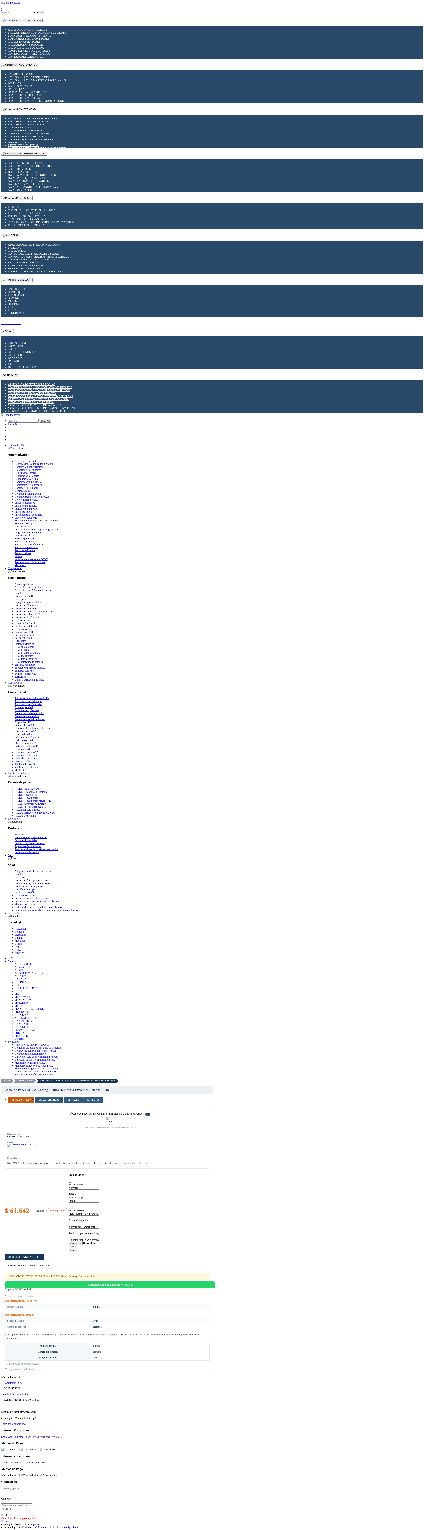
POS (10, 307)
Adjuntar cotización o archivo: (84, 1239)
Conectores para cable (25, 98)
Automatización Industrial (28, 124)
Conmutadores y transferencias (32, 210)
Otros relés (20, 640)
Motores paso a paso (25, 523)
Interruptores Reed (24, 635)
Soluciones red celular (26, 755)
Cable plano (17, 89)
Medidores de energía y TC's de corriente (36, 520)
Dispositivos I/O (19, 142)
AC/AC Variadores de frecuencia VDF (35, 186)
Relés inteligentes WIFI (27, 658)
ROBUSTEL (22, 1026)
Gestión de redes (23, 734)
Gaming (13, 298)
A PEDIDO (14, 958)
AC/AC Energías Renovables (28, 180)
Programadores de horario (28, 532)
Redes (12, 310)
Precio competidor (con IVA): (84, 1233)
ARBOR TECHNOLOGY (22, 352)
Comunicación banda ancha (29, 133)
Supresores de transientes (28, 219)
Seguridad (16, 313)
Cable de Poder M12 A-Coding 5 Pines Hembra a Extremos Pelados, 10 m (77, 1081)
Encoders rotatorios (25, 502)
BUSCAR (38, 12)
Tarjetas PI (20, 676)
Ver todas (13, 340)
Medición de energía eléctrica (31, 402)
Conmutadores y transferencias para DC (38, 256)
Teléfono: (74, 1194)
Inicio (7, 1081)
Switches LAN (22, 761)
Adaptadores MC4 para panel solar (34, 244)
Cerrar (73, 1250)
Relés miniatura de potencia (29, 661)
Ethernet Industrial (23, 145)
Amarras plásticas (22, 74)
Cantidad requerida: (79, 1220)
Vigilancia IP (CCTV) (26, 767)
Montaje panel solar (25, 904)
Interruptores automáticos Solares (35, 271)
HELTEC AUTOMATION (22, 367)
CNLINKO (14, 361)
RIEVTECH (21, 1023)
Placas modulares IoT (26, 743)
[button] (16, 445)
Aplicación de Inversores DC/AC (31, 384)
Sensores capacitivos (25, 541)
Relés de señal (22, 649)
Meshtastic (20, 770)
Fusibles (14, 207)
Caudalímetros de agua (26, 47)
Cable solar (17, 250)
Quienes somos (33, 1462)
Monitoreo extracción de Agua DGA (35, 405)
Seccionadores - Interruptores (30, 562)
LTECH (19, 991)
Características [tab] (49, 1100)
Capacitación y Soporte (25, 44)
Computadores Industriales (29, 50)
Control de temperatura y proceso (32, 496)
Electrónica (17, 295)
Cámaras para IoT (21, 127)
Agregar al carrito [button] (24, 1257)
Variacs (18, 556)
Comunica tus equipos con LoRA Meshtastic (40, 387)
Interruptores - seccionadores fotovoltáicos (37, 901)
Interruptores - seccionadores (31, 216)
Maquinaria (20, 565)
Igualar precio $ (58, 1210)
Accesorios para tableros (27, 29)
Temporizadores (23, 553)
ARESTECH (15, 355)
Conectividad (25, 1081)
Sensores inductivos (25, 550)
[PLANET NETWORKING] (23, 1149)
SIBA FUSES (22, 1035)
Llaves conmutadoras (26, 517)
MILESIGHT (22, 1006)
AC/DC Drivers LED (21, 169)
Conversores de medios (25, 136)
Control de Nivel (23, 490)
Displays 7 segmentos (26, 623)
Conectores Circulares (25, 95)
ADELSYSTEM (17, 343)
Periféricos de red (24, 740)
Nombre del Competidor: (82, 1226)
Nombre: (73, 1187)
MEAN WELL (23, 997)
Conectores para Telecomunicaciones (36, 101)
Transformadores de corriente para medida (41, 222)
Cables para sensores (24, 41)
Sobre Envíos (32, 1436)
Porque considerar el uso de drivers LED (38, 411)
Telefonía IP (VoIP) (25, 764)
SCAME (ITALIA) (25, 1029)
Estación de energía (23, 262)
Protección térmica (24, 643)
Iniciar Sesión (15, 424)
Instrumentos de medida (26, 225)
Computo (14, 292)
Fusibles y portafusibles (27, 626)
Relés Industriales (24, 655)
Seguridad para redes (25, 758)
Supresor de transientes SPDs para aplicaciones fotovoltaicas (46, 910)
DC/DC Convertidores (23, 172)
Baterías (14, 83)
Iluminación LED (24, 632)
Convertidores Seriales (26, 499)
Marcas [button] (12, 961)
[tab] (21, 1100)
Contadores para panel (25, 56)
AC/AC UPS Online (20, 189)
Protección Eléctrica (25, 535)
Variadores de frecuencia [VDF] (31, 559)
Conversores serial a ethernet (31, 139)
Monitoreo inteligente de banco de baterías (41, 408)
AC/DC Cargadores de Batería (30, 166)
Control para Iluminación (28, 493)
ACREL (12, 349)
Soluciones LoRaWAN (27, 752)
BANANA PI (15, 358)
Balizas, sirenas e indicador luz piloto (37, 32)
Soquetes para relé (24, 670)
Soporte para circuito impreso (30, 667)
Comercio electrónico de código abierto (58, 1527)
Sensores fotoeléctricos (26, 547)
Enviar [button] (4, 1521)
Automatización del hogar (28, 121)
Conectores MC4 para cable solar (33, 253)
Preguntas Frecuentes (50, 1436)
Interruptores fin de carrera (28, 514)
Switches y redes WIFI (26, 746)
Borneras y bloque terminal (29, 35)
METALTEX (22, 1003)
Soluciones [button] (13, 1041)
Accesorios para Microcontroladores (37, 80)
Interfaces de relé (23, 511)
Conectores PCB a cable (27, 617)
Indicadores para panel (26, 508)
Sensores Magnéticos (26, 664)
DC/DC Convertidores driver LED (32, 174)
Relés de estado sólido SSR (29, 652)
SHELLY (20, 1032)
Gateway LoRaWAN (26, 731)
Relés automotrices (24, 646)
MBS (17, 994)
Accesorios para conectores (29, 77)
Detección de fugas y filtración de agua (38, 399)
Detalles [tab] (73, 1100)
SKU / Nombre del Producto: (84, 1213)
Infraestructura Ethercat (27, 737)
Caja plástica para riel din (28, 92)
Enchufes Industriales (25, 213)
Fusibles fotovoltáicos (25, 265)
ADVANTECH (16, 346)
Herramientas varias (25, 629)
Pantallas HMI (22, 526)
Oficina (13, 304)
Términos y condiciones (13, 1423)
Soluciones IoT (22, 749)
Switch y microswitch (26, 673)
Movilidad (16, 301)
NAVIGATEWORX (25, 1017)
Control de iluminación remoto (32, 393)
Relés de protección (25, 538)
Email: (72, 1200)
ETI (10, 364)
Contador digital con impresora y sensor (39, 390)
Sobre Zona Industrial (13, 1436)
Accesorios (16, 289)
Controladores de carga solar (32, 259)
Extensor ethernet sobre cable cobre (33, 728)
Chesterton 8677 (13, 1382)
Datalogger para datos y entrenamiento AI (40, 396)
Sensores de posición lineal (29, 544)
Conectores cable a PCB (27, 614)
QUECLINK (21, 1014)
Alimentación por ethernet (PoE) (32, 118)
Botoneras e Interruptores (28, 38)
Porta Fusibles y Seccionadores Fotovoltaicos (38, 907)
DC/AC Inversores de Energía (29, 177)
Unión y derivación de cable (29, 679)
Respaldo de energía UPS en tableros (34, 1074)
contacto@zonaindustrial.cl (17, 1394)
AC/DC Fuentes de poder (25, 163)
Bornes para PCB (20, 86)
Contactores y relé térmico (29, 53)
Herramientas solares (25, 268)
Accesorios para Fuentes (26, 183)
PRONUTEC (22, 1011)
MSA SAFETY (23, 1000)
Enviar (73, 1246)
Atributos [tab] (93, 1100)
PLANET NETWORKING (29, 1009)
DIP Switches (22, 620)
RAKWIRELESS (24, 1020)
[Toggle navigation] (22, 3)
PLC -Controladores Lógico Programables (37, 529)
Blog (43, 1462)
